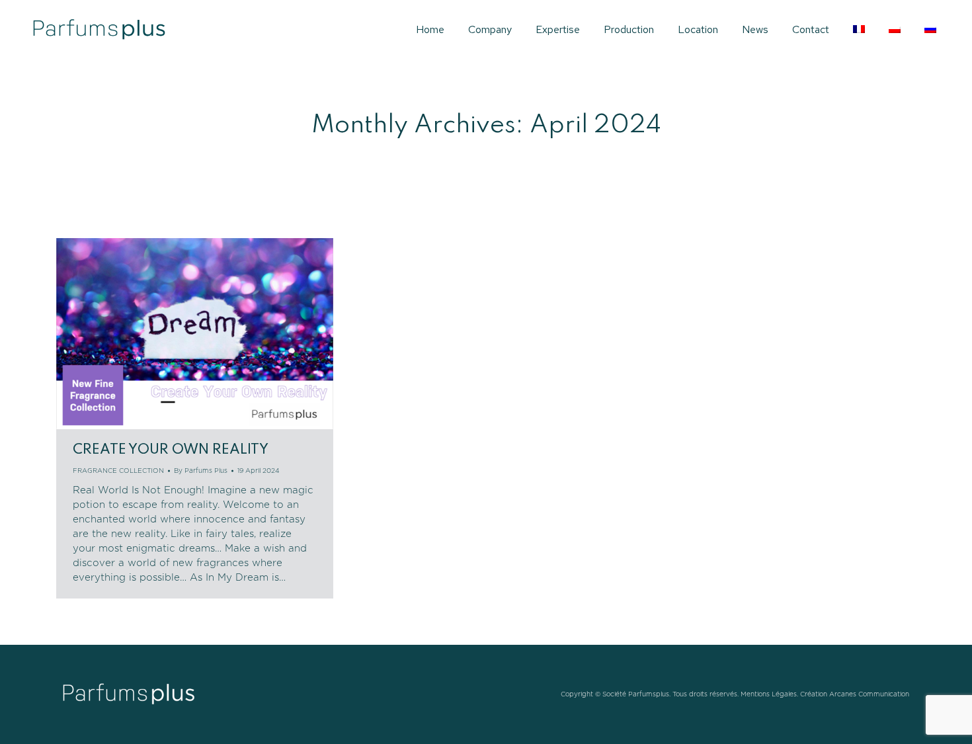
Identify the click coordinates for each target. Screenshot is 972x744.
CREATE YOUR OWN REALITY (170, 450)
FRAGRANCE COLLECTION (118, 471)
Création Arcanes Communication (854, 694)
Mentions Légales (769, 694)
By (200, 471)
